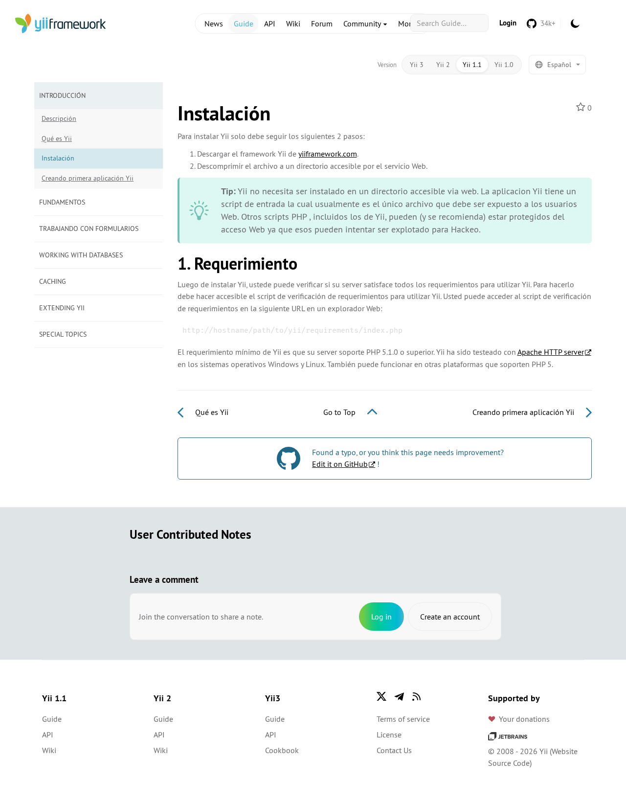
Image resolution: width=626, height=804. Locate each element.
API (269, 23)
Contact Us (394, 750)
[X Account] (381, 696)
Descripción (59, 118)
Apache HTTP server (550, 352)
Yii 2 (443, 64)
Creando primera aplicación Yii (88, 178)
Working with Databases (81, 255)
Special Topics (63, 334)
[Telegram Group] (399, 696)
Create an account (450, 616)
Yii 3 (417, 64)
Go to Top (340, 412)
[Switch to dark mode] (575, 23)
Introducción (62, 95)
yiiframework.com (327, 154)
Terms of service (403, 719)
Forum (322, 23)
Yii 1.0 (504, 64)
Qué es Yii (57, 138)
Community (362, 23)
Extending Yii (62, 307)
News (213, 23)
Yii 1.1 (472, 64)
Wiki (293, 23)
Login (507, 22)
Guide (243, 23)
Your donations (524, 719)
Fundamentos (62, 202)
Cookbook (282, 750)
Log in (381, 616)
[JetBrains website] (507, 735)
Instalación (58, 158)
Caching (52, 281)
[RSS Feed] (417, 696)
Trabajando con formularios (88, 228)
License (389, 734)
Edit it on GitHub (340, 464)
